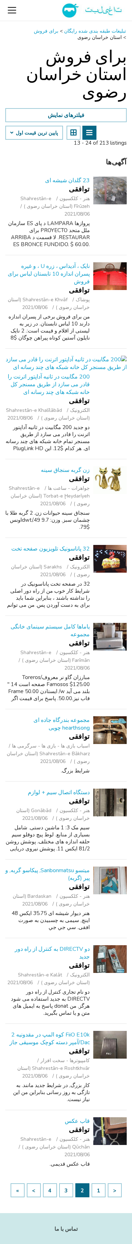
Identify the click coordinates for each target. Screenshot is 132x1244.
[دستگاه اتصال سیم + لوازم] (110, 802)
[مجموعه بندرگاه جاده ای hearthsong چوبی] (110, 730)
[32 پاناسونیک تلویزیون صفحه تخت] (110, 559)
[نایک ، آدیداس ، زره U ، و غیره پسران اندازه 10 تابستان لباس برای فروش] (110, 276)
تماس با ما (66, 1228)
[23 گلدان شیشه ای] (110, 190)
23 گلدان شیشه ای (67, 180)
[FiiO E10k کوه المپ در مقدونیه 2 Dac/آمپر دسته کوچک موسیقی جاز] (110, 1045)
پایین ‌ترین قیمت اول (36, 133)
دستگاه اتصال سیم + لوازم (59, 792)
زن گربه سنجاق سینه (65, 470)
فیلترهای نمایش (66, 115)
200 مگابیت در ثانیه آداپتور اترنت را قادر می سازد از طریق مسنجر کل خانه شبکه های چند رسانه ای (49, 384)
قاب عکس (77, 1121)
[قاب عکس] (110, 1131)
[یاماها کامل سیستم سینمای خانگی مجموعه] (110, 637)
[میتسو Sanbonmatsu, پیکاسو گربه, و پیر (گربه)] (110, 880)
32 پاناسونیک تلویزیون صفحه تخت (50, 549)
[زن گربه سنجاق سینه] (110, 480)
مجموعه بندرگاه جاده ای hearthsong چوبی (61, 724)
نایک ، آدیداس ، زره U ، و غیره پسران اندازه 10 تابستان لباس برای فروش (49, 273)
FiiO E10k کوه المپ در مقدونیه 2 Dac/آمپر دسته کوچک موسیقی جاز (50, 1038)
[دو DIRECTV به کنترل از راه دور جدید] (110, 959)
